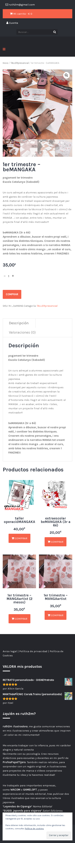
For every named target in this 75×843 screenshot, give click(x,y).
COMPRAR (12, 294)
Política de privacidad (33, 651)
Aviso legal (10, 651)
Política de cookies (34, 828)
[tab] (19, 323)
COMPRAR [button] (56, 541)
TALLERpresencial (20, 63)
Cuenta (13, 22)
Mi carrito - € (22, 13)
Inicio (5, 63)
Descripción (19, 323)
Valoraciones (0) (22, 332)
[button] (66, 75)
